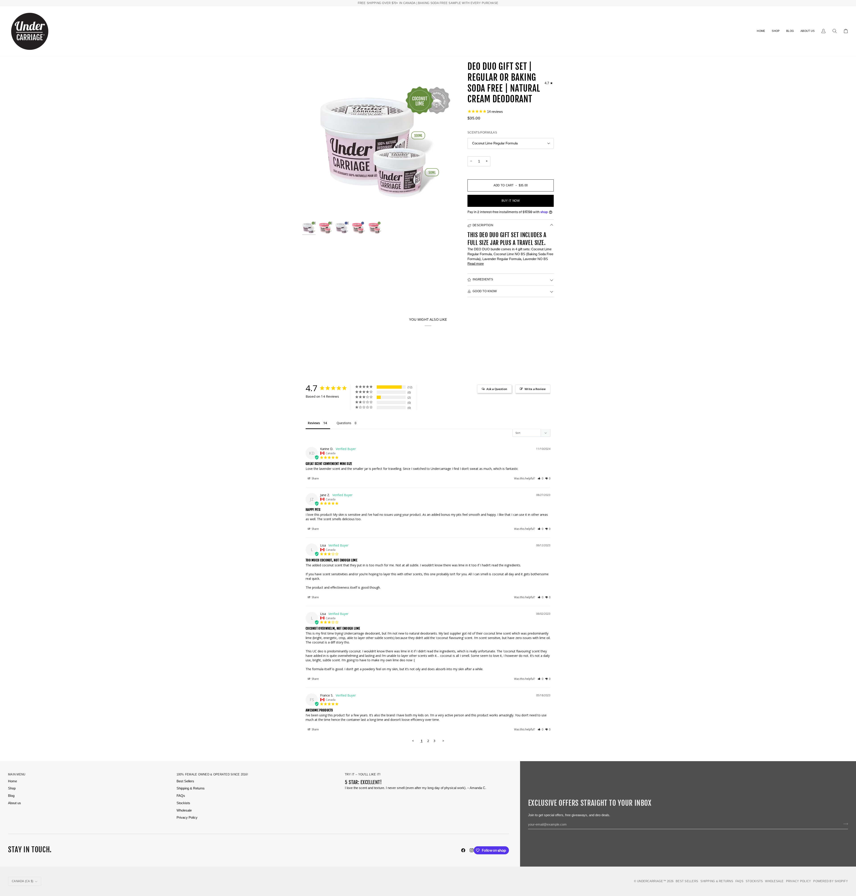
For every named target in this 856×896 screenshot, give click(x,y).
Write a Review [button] (535, 389)
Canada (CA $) (22, 881)
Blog (11, 795)
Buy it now (511, 200)
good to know (485, 291)
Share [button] (315, 478)
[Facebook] (463, 850)
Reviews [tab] (314, 423)
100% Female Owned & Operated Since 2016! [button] (212, 774)
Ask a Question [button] (496, 389)
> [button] (443, 740)
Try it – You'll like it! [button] (363, 774)
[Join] (844, 824)
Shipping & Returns (191, 788)
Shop (12, 788)
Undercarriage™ (651, 881)
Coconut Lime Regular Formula (495, 143)
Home (12, 781)
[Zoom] (380, 139)
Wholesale (184, 810)
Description (483, 225)
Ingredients (483, 279)
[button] (775, 31)
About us (14, 803)
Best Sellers (185, 781)
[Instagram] (472, 850)
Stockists (183, 803)
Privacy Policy (187, 817)
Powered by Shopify (830, 881)
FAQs (181, 795)
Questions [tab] (344, 423)
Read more (475, 263)
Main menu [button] (16, 774)
